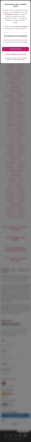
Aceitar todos (15, 49)
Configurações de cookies (16, 54)
